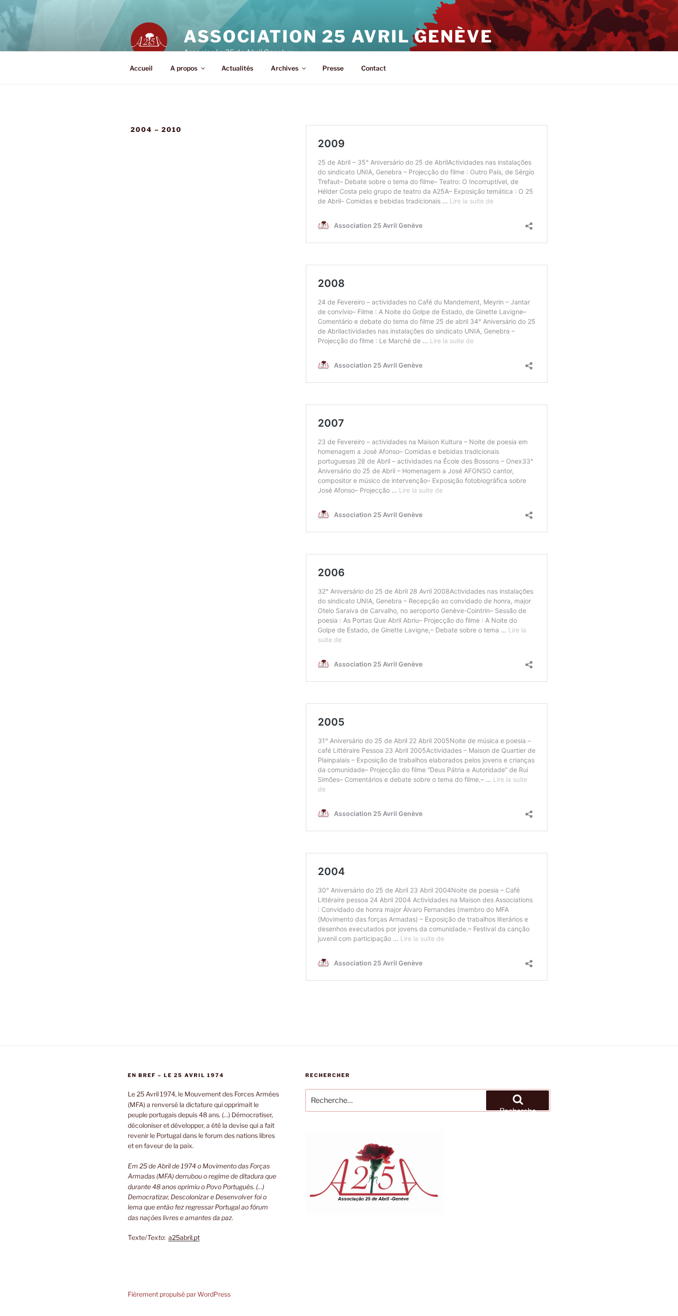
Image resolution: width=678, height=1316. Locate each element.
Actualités (237, 68)
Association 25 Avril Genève (338, 36)
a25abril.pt (184, 1237)
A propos (183, 68)
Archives (284, 68)
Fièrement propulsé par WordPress (179, 1294)
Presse (333, 68)
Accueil (141, 68)
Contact (373, 68)
